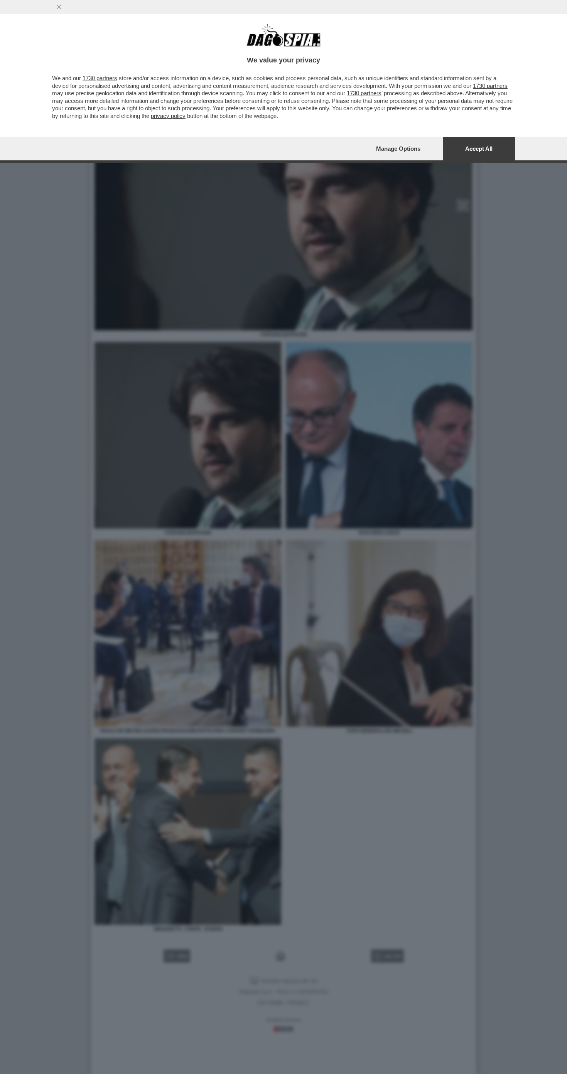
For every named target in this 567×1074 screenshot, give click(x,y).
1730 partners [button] (100, 78)
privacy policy (168, 116)
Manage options (398, 148)
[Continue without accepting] (59, 7)
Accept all (479, 148)
